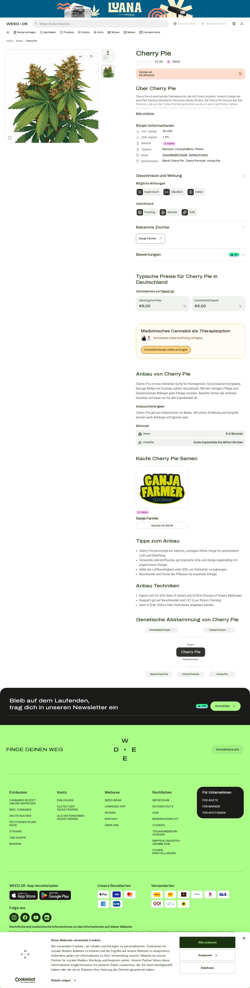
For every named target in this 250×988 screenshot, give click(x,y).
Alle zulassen (207, 942)
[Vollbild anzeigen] (9, 138)
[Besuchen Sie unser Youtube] (36, 917)
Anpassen (205, 955)
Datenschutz (163, 806)
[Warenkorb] (234, 24)
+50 (203, 706)
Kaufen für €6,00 (162, 525)
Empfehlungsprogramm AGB (166, 842)
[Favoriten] (91, 56)
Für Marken (211, 806)
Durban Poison (217, 630)
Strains (15, 831)
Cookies (158, 825)
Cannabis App (115, 806)
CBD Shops (17, 837)
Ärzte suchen (20, 815)
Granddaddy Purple (159, 630)
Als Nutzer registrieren (67, 808)
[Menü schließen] (8, 32)
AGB (155, 812)
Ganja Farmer (147, 238)
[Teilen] (80, 56)
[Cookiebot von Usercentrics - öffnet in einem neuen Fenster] (25, 980)
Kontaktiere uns (227, 749)
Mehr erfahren (145, 113)
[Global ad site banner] (125, 9)
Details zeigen (61, 980)
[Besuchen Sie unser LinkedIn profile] (47, 917)
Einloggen (65, 800)
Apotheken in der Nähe (22, 824)
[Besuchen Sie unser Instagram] (14, 917)
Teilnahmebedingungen (165, 833)
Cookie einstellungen (164, 852)
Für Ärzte (210, 800)
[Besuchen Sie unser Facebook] (25, 917)
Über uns (112, 825)
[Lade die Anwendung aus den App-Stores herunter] (23, 895)
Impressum (160, 800)
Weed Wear (113, 800)
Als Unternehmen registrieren (70, 817)
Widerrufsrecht (165, 819)
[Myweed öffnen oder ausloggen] (242, 24)
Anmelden (222, 706)
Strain (19, 41)
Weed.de (167, 291)
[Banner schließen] (244, 938)
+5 (235, 254)
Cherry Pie (31, 41)
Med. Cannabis (20, 809)
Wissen (110, 812)
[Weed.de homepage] (17, 24)
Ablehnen (207, 967)
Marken (15, 843)
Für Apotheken (214, 812)
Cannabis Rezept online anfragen (166, 349)
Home (9, 41)
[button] (199, 24)
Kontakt (111, 819)
